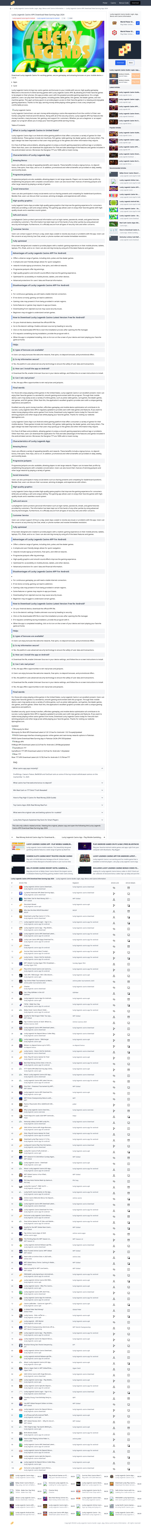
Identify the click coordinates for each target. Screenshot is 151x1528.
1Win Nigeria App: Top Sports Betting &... (38, 1427)
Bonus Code (124, 3)
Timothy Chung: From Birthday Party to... (38, 1397)
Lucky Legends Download (126, 116)
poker (26, 1106)
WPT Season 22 (29, 1241)
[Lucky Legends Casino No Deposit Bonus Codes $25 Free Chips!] (113, 195)
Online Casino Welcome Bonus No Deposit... (39, 1198)
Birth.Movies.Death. (31, 1433)
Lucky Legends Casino (125, 95)
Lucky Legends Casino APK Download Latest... (39, 934)
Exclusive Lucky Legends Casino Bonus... (38, 1215)
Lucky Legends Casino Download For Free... (39, 1210)
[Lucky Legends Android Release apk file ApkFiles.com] (113, 202)
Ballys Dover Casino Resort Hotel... (36, 1010)
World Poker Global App (124, 74)
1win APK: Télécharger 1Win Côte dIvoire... (38, 975)
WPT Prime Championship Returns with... (38, 1098)
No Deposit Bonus (138, 123)
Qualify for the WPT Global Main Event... (38, 1227)
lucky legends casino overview (34, 1112)
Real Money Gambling (134, 225)
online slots (28, 1259)
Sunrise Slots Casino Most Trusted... (36, 951)
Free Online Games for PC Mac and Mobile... (39, 1221)
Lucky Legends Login (139, 95)
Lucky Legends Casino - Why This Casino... (38, 1286)
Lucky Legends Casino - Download (35, 1163)
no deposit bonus (30, 1047)
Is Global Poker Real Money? (33, 1309)
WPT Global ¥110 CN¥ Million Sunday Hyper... (39, 1157)
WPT (25, 1100)
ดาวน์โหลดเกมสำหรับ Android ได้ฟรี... (36, 1415)
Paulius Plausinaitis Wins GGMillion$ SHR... (39, 1104)
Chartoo (26, 945)
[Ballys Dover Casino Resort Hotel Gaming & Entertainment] (113, 174)
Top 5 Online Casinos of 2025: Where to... (38, 1022)
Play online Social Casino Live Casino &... (38, 969)
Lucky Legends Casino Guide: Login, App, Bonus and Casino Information (39, 8)
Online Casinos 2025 (31, 1024)
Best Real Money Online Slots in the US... (38, 1063)
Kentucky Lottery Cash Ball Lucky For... (37, 1121)
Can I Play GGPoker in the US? (34, 992)
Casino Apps (123, 225)
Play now (135, 75)
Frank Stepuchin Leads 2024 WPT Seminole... (39, 1116)
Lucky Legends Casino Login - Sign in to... (38, 922)
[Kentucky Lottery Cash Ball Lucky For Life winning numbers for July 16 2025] (113, 238)
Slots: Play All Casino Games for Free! (36, 1057)
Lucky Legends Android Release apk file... (38, 1245)
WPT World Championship (33, 1329)
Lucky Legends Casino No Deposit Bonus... (38, 1339)
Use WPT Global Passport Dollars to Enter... (38, 1403)
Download (135, 3)
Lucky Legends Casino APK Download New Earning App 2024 (87, 8)
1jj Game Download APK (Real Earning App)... (39, 893)
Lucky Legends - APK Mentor (34, 1321)
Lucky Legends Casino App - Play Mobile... (38, 928)
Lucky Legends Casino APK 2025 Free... (37, 1292)
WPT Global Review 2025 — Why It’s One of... (39, 1421)
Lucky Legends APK (124, 109)
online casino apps (30, 1235)
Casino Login (136, 102)
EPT (25, 1347)
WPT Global (28, 901)
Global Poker (28, 1312)
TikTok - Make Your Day (32, 1004)
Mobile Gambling (133, 233)
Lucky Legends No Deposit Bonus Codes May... (40, 1033)
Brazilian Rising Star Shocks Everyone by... (38, 1345)
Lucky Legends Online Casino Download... (38, 887)
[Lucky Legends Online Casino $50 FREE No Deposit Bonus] (113, 181)
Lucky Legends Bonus (125, 123)
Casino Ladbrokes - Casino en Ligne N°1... (38, 1303)
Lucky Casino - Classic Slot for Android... (37, 957)
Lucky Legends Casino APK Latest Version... (39, 1080)
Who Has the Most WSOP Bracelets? (36, 910)
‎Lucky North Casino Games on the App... (38, 1192)
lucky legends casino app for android (37, 924)
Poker (105, 3)
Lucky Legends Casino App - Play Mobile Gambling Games (81, 837)
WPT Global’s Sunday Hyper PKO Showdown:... (40, 963)
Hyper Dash (28, 1370)
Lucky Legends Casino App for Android (131, 176)
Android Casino (136, 109)
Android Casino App (139, 190)
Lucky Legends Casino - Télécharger (36, 1039)
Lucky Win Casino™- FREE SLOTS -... (36, 1186)
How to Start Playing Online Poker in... (37, 1439)
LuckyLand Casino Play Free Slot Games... (38, 1145)
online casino (28, 1200)
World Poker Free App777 (123, 77)
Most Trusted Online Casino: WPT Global (38, 1251)
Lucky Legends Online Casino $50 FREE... (38, 1280)
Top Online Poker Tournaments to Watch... (38, 981)
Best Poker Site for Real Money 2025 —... (38, 898)
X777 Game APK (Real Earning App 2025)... (38, 1069)
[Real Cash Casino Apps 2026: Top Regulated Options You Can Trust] (113, 224)
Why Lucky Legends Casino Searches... (37, 1110)
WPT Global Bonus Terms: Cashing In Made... (39, 1262)
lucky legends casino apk (32, 906)
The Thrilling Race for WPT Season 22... (37, 1239)
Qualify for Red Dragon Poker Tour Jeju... (38, 1016)
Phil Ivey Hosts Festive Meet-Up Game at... (38, 1180)
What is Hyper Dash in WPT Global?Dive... (38, 1368)
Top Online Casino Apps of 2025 (35, 1233)
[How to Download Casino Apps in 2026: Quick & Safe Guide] (113, 231)
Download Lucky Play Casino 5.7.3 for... (37, 916)
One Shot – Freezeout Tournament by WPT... (39, 1086)
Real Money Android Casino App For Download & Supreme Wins (35, 837)
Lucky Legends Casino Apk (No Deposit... (38, 1386)
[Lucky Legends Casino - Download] (113, 209)
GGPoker (27, 994)
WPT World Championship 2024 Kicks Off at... (39, 1327)
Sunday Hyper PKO (30, 965)
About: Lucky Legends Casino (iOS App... (38, 1075)
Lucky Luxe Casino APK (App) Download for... (39, 939)
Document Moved (30, 904)
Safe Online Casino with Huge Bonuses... (38, 1127)
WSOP (26, 912)
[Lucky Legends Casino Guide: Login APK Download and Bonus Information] (113, 93)
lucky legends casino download (35, 889)
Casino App (138, 116)
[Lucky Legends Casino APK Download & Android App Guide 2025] (113, 188)
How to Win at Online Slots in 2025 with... (38, 1257)
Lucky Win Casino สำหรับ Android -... (36, 1151)
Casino (113, 3)
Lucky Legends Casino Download (129, 218)
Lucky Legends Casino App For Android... (38, 998)
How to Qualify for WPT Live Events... (36, 1268)
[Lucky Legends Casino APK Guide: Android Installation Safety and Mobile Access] (113, 107)
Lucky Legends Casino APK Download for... (38, 1092)
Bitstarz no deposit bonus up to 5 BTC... (37, 1045)
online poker (28, 1441)
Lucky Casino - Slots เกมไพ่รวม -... (35, 1315)
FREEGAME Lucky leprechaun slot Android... (39, 1274)
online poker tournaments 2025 (35, 983)
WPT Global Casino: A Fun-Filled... (35, 1174)
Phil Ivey (27, 1182)
